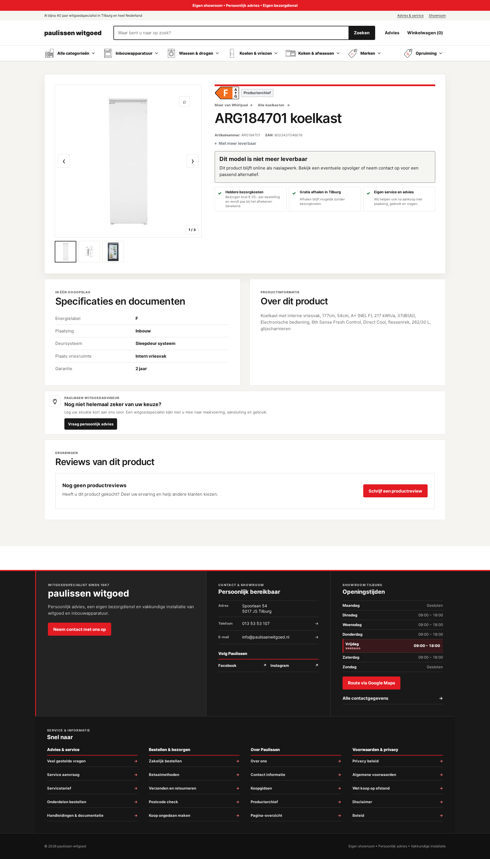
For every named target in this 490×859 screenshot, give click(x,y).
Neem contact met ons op (79, 629)
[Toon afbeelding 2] (89, 251)
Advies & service (410, 15)
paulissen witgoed (73, 33)
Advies (392, 32)
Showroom (437, 15)
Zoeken (361, 32)
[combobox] (231, 32)
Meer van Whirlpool (231, 105)
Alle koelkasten (271, 105)
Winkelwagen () (425, 32)
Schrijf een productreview (395, 491)
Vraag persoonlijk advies (90, 424)
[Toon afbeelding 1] (65, 251)
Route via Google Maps (371, 683)
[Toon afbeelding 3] (113, 251)
